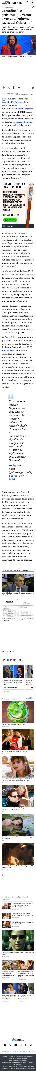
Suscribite (10, 220)
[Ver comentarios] (32, 8)
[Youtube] (15, 1045)
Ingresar (27, 3)
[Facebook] (5, 1045)
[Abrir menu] (3, 2)
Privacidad (31, 1052)
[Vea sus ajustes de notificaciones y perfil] (32, 3)
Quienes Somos (14, 1052)
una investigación (24, 108)
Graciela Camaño (24, 121)
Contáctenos (24, 1052)
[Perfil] (18, 1040)
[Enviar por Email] (19, 87)
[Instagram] (21, 1045)
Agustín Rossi (8, 350)
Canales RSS (5, 1052)
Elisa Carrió (24, 309)
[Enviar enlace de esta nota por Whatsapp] (14, 87)
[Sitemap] (31, 1045)
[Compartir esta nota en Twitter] (8, 87)
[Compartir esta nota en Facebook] (3, 87)
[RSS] (26, 1045)
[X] (10, 1045)
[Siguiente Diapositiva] (33, 676)
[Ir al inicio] (13, 2)
